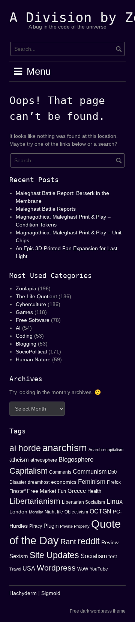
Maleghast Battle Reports (46, 209)
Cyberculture (31, 304)
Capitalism (28, 471)
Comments (60, 472)
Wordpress (56, 567)
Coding (24, 336)
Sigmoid (50, 593)
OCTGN (100, 511)
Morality (36, 512)
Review (109, 542)
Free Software (33, 320)
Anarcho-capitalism (105, 449)
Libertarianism (34, 501)
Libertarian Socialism (83, 502)
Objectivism (76, 512)
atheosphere (43, 460)
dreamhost (39, 482)
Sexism (18, 556)
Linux (114, 501)
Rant (68, 541)
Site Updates (54, 555)
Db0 (112, 472)
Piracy (35, 526)
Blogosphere (75, 459)
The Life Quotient (36, 296)
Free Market (41, 491)
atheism (19, 459)
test (112, 556)
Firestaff (17, 491)
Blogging (26, 344)
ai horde (25, 448)
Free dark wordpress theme (98, 611)
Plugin (51, 526)
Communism (89, 471)
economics (63, 482)
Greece (77, 491)
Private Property (75, 526)
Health (94, 491)
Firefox (114, 482)
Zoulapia (26, 288)
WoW (82, 569)
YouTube (99, 569)
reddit (89, 541)
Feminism (91, 481)
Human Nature (33, 359)
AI (18, 328)
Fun (62, 491)
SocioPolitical (31, 352)
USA (28, 568)
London (18, 512)
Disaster (17, 482)
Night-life (54, 512)
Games (24, 312)
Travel (15, 569)
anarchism (64, 447)
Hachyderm (23, 593)
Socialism (94, 556)
